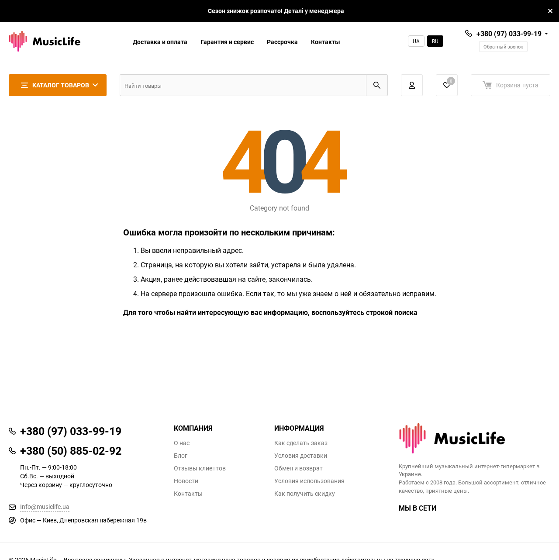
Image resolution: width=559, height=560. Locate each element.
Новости (186, 481)
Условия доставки (300, 456)
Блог (180, 456)
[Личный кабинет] (412, 85)
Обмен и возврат (298, 468)
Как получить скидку (304, 494)
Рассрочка (282, 42)
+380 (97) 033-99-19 (509, 33)
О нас (182, 443)
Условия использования (309, 481)
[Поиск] (377, 85)
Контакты (325, 42)
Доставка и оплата (160, 42)
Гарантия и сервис (227, 42)
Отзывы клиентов (200, 468)
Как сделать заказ (301, 443)
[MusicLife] (475, 438)
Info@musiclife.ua (44, 506)
